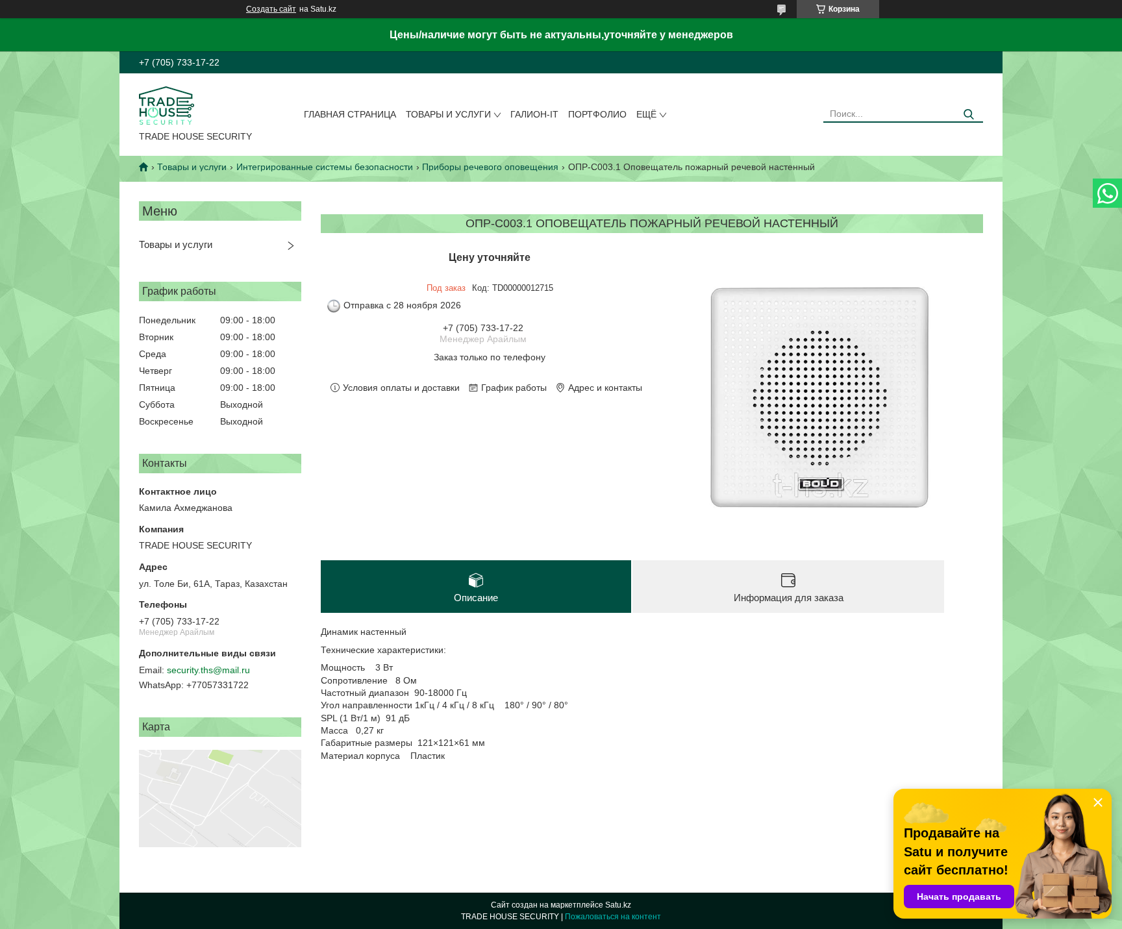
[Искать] (968, 114)
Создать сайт (271, 9)
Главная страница (350, 114)
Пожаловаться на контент (613, 916)
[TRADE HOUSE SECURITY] (166, 104)
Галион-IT (534, 114)
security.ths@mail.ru (208, 670)
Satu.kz (618, 905)
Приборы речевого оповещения (490, 166)
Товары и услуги (448, 114)
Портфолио (597, 114)
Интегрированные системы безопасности (324, 166)
